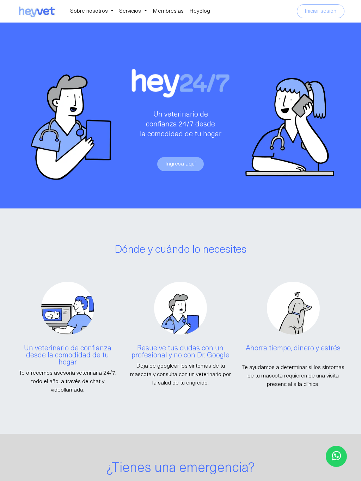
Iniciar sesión (320, 11)
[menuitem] (91, 11)
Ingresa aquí (180, 164)
